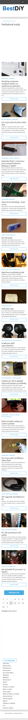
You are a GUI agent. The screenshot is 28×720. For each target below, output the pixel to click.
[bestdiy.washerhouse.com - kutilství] (14, 8)
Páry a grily (6, 691)
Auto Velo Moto (8, 673)
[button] (24, 2)
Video (3, 235)
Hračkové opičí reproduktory (8, 344)
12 (23, 603)
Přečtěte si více (14, 99)
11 (19, 603)
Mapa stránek (8, 713)
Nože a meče (7, 689)
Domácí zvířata (8, 708)
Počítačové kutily (7, 119)
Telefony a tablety (14, 415)
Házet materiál (17, 378)
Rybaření (6, 675)
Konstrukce (7, 670)
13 (3, 607)
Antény (5, 684)
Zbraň (5, 682)
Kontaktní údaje (17, 713)
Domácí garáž (7, 699)
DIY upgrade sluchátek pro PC (13, 497)
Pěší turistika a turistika (11, 694)
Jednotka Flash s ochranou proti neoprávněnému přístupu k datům (13, 163)
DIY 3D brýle (7, 238)
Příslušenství (7, 668)
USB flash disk (8, 308)
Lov (4, 706)
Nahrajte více (14, 592)
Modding (11, 78)
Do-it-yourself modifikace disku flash (12, 459)
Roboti (5, 701)
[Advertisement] (14, 41)
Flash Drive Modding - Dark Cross (13, 203)
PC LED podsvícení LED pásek (11, 533)
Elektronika (5, 158)
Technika (6, 663)
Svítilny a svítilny (8, 687)
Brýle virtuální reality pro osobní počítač (12, 422)
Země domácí (7, 696)
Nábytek (6, 677)
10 (15, 603)
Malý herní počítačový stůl (13, 272)
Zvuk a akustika (6, 340)
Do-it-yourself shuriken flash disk (14, 123)
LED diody (8, 529)
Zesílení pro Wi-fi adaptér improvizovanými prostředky (14, 382)
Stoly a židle (5, 269)
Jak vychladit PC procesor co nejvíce (14, 570)
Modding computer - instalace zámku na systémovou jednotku (11, 83)
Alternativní (7, 680)
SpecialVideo (5, 78)
